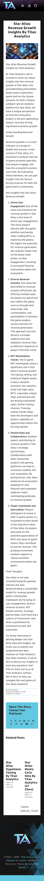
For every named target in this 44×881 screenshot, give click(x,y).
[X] (15, 720)
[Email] (32, 724)
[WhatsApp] (29, 720)
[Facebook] (11, 720)
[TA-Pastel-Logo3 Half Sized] (9, 2)
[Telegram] (33, 720)
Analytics (17, 693)
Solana (22, 860)
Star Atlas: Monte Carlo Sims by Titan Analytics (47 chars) (31, 776)
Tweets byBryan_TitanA (29, 809)
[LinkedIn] (24, 720)
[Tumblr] (11, 724)
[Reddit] (20, 720)
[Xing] (27, 724)
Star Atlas (11, 64)
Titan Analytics (13, 690)
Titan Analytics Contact (18, 673)
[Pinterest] (16, 724)
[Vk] (21, 724)
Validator (10, 860)
